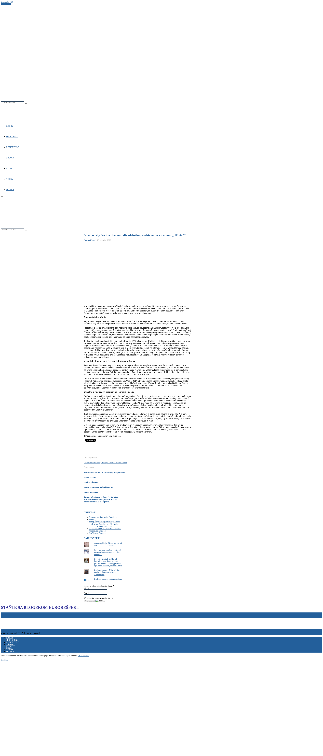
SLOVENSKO (12, 136)
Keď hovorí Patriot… (97, 533)
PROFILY (10, 190)
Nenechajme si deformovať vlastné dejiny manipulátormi (104, 472)
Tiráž (3, 619)
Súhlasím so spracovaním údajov (99, 598)
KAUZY (9, 126)
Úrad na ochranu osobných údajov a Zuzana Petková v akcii (105, 463)
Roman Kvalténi (90, 240)
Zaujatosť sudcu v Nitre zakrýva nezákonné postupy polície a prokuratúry (107, 572)
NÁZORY (10, 158)
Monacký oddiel (91, 492)
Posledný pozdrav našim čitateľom (98, 487)
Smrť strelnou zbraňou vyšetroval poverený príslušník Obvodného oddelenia (107, 552)
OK (79, 656)
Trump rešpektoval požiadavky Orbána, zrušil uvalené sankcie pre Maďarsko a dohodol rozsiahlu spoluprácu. (101, 499)
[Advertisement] (130, 450)
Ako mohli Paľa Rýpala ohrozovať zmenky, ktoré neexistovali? (108, 544)
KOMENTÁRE (12, 147)
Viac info (85, 656)
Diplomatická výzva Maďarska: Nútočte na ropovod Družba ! (105, 529)
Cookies (13, 619)
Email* (87, 593)
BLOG (9, 168)
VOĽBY (9, 179)
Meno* (87, 588)
